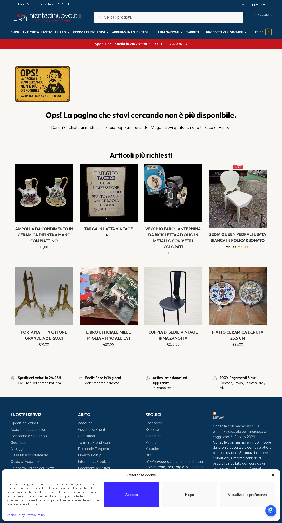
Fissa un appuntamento (29, 455)
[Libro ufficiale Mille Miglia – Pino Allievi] (109, 296)
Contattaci (86, 436)
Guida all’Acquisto (25, 462)
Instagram (153, 436)
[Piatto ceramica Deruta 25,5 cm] (238, 296)
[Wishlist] (66, 170)
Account (85, 423)
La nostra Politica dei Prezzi (32, 468)
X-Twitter (153, 429)
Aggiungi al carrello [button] (173, 263)
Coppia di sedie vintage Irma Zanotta (173, 335)
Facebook (154, 423)
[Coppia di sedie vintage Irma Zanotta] (173, 296)
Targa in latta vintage (108, 228)
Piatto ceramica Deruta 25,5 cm (237, 335)
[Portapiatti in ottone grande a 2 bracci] (44, 296)
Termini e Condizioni (94, 442)
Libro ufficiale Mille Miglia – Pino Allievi (108, 335)
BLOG (150, 455)
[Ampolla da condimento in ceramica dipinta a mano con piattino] (44, 193)
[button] (273, 475)
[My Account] (80, 18)
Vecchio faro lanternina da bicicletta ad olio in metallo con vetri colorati (173, 237)
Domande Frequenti (94, 449)
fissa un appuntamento (255, 4)
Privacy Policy (36, 515)
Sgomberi (18, 442)
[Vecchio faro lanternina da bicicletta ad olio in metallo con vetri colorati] (173, 193)
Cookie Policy (16, 515)
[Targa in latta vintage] (109, 193)
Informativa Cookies (94, 462)
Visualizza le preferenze (247, 494)
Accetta (131, 494)
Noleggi (17, 449)
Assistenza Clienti (92, 429)
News (218, 417)
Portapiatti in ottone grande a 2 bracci (44, 335)
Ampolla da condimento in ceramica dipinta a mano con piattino (44, 234)
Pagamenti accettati (94, 468)
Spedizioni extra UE (26, 423)
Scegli (44, 257)
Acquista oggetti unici (28, 429)
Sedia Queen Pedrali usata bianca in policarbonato (237, 237)
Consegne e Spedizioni (29, 436)
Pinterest (153, 442)
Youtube (152, 449)
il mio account (260, 14)
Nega (189, 494)
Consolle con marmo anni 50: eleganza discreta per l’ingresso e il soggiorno (240, 431)
